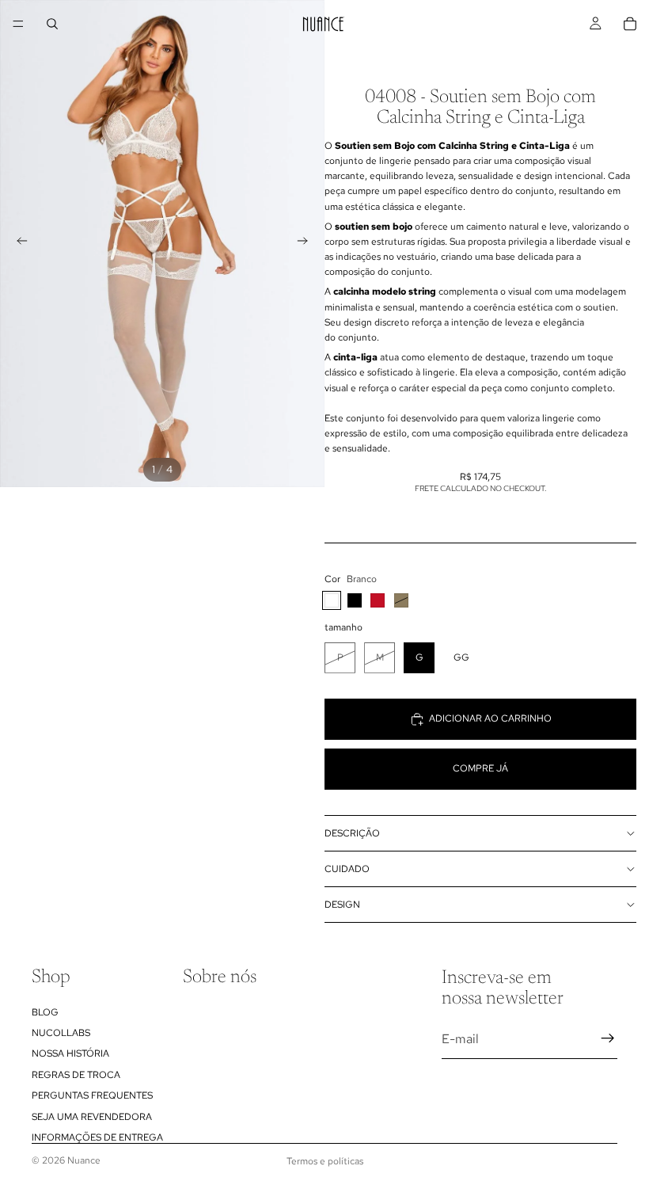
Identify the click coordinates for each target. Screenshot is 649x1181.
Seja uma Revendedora (92, 1116)
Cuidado (347, 869)
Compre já (480, 768)
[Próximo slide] (307, 244)
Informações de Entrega (97, 1137)
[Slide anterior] (17, 244)
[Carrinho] (630, 23)
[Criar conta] (607, 1038)
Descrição (352, 833)
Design (342, 904)
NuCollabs (61, 1033)
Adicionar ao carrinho (490, 718)
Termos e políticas (325, 1161)
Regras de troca (76, 1075)
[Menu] (18, 24)
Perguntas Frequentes (92, 1095)
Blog (45, 1011)
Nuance (84, 1160)
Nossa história (70, 1053)
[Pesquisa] (52, 23)
